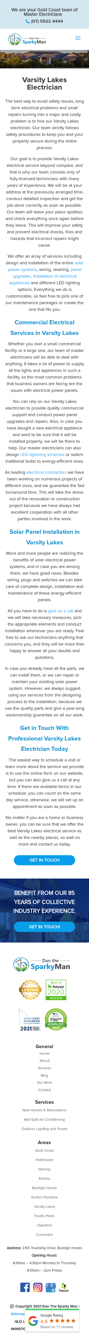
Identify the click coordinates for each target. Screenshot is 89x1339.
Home (44, 1053)
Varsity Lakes (44, 1206)
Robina (44, 1178)
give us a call (60, 611)
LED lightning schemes (42, 454)
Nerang (44, 1169)
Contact (44, 1090)
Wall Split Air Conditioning (44, 1119)
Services (44, 1068)
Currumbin (44, 1234)
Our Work (44, 1082)
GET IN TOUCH (44, 860)
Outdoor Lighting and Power (44, 1129)
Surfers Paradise (44, 1197)
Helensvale (44, 1160)
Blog (44, 1075)
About (44, 1060)
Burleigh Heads (44, 1188)
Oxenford (44, 1225)
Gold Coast (44, 1150)
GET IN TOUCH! (44, 926)
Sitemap (18, 1314)
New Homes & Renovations (44, 1110)
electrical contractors (46, 472)
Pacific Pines (44, 1216)
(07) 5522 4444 (47, 21)
